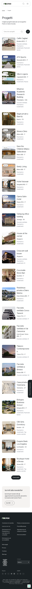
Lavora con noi (6, 526)
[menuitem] (8, 523)
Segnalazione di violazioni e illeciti (21, 530)
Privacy (4, 547)
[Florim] (7, 4)
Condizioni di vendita (8, 523)
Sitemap (4, 554)
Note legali (5, 544)
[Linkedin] (14, 573)
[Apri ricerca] (23, 4)
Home (3, 10)
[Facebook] (11, 573)
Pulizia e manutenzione (23, 523)
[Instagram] (2, 573)
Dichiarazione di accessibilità (6, 539)
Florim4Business (21, 526)
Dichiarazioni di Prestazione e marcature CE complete (6, 532)
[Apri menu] (28, 4)
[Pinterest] (5, 573)
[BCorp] (5, 566)
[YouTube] (8, 573)
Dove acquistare (21, 534)
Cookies (4, 551)
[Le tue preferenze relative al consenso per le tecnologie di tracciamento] (29, 586)
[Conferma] (22, 32)
